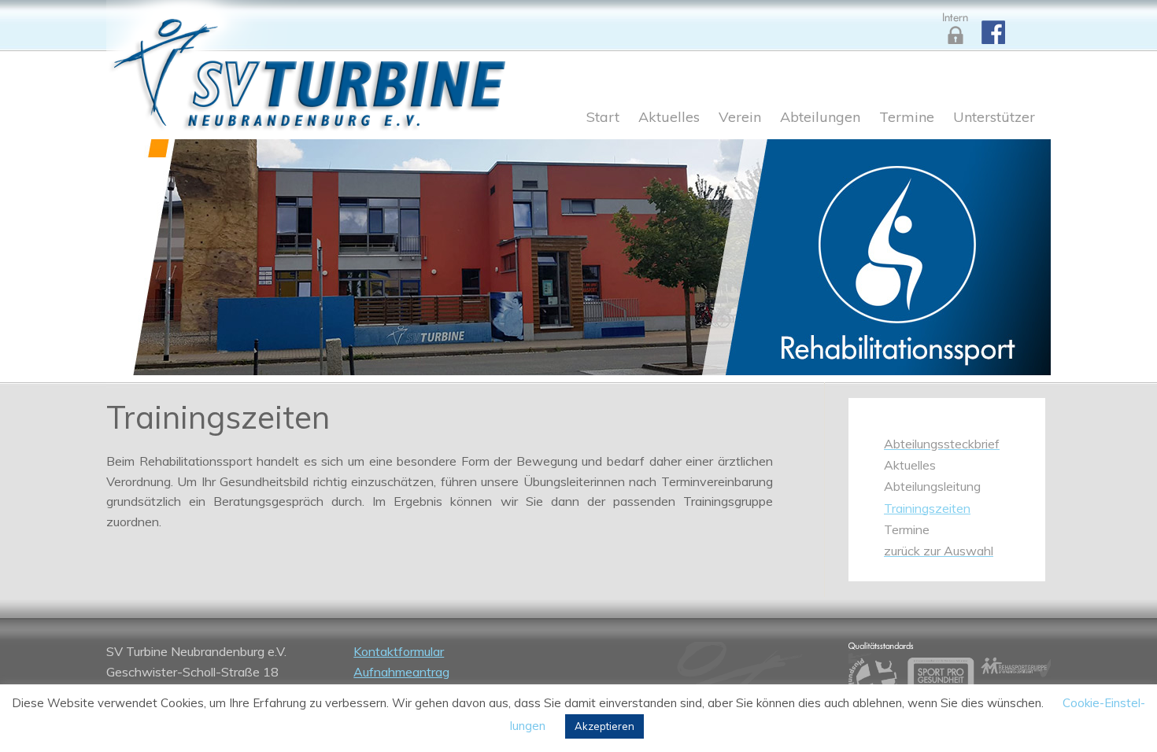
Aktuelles (669, 118)
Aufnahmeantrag (401, 672)
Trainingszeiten (927, 508)
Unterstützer (994, 118)
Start (602, 118)
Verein (740, 118)
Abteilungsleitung (932, 486)
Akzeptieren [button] (604, 726)
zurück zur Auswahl (938, 550)
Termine (906, 118)
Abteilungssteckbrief (942, 444)
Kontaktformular (398, 651)
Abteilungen (820, 118)
